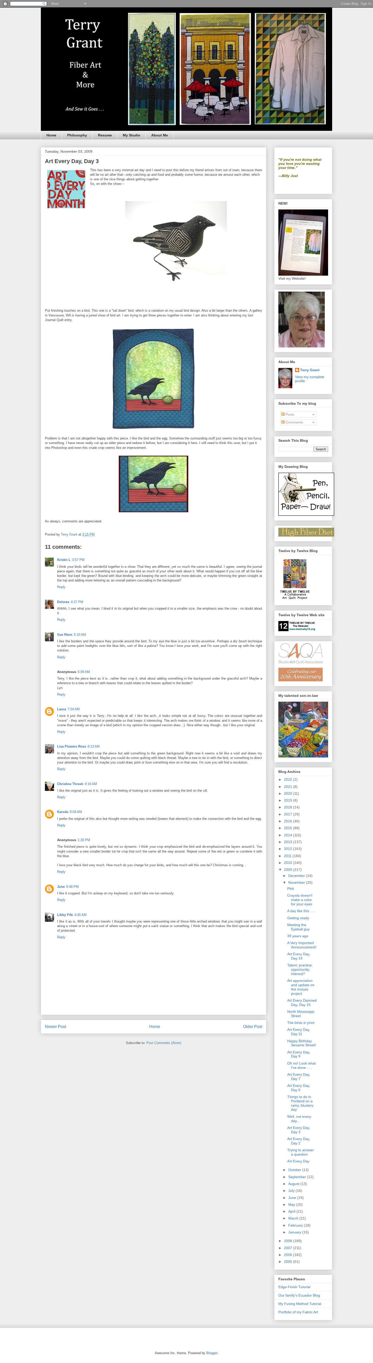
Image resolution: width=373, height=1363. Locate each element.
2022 (288, 779)
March (293, 1218)
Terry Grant (309, 370)
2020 (288, 793)
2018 (288, 807)
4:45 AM (80, 915)
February (296, 1225)
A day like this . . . (301, 911)
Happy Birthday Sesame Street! (301, 1043)
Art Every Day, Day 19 (298, 956)
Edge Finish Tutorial (294, 1287)
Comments (293, 422)
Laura (61, 709)
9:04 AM (76, 812)
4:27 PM (77, 602)
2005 (288, 1262)
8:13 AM (94, 746)
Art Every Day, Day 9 (298, 1054)
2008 (288, 1241)
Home (51, 135)
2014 (288, 835)
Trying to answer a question (300, 1152)
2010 (288, 863)
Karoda (62, 812)
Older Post (252, 1026)
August (294, 1184)
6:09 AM (84, 672)
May (292, 1204)
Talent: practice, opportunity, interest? (300, 969)
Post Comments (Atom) (163, 1043)
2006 (288, 1255)
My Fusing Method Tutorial (299, 1304)
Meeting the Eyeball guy (298, 927)
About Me (159, 135)
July (292, 1191)
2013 (288, 842)
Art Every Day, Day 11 (298, 1032)
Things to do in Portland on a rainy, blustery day (300, 1103)
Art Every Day (298, 1161)
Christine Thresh (70, 784)
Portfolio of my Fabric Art (298, 1312)
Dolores (63, 602)
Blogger (211, 1353)
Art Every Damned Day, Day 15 (302, 1002)
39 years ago (297, 936)
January (295, 1232)
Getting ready (298, 918)
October (295, 1170)
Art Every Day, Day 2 (298, 1141)
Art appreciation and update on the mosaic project (300, 987)
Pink (290, 889)
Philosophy (77, 135)
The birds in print (300, 1023)
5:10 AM (80, 634)
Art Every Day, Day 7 (298, 1076)
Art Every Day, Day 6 (298, 1088)
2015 (288, 828)
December (297, 876)
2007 (288, 1248)
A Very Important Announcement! (301, 945)
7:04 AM (73, 709)
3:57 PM (78, 560)
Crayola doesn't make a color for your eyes (299, 899)
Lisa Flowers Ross (71, 746)
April (292, 1211)
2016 (288, 821)
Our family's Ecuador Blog (299, 1295)
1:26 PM (84, 840)
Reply (61, 587)
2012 (288, 849)
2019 (288, 800)
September (297, 1177)
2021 (288, 787)
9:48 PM (72, 887)
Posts (289, 414)
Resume (105, 135)
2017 (288, 814)
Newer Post (55, 1026)
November (297, 882)
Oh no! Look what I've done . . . (301, 1065)
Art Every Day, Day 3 (298, 1130)
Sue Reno (64, 634)
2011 (288, 856)
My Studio (131, 135)
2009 (288, 870)
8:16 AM (91, 784)
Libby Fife (65, 915)
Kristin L (64, 560)
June (61, 887)
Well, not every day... (299, 1118)
